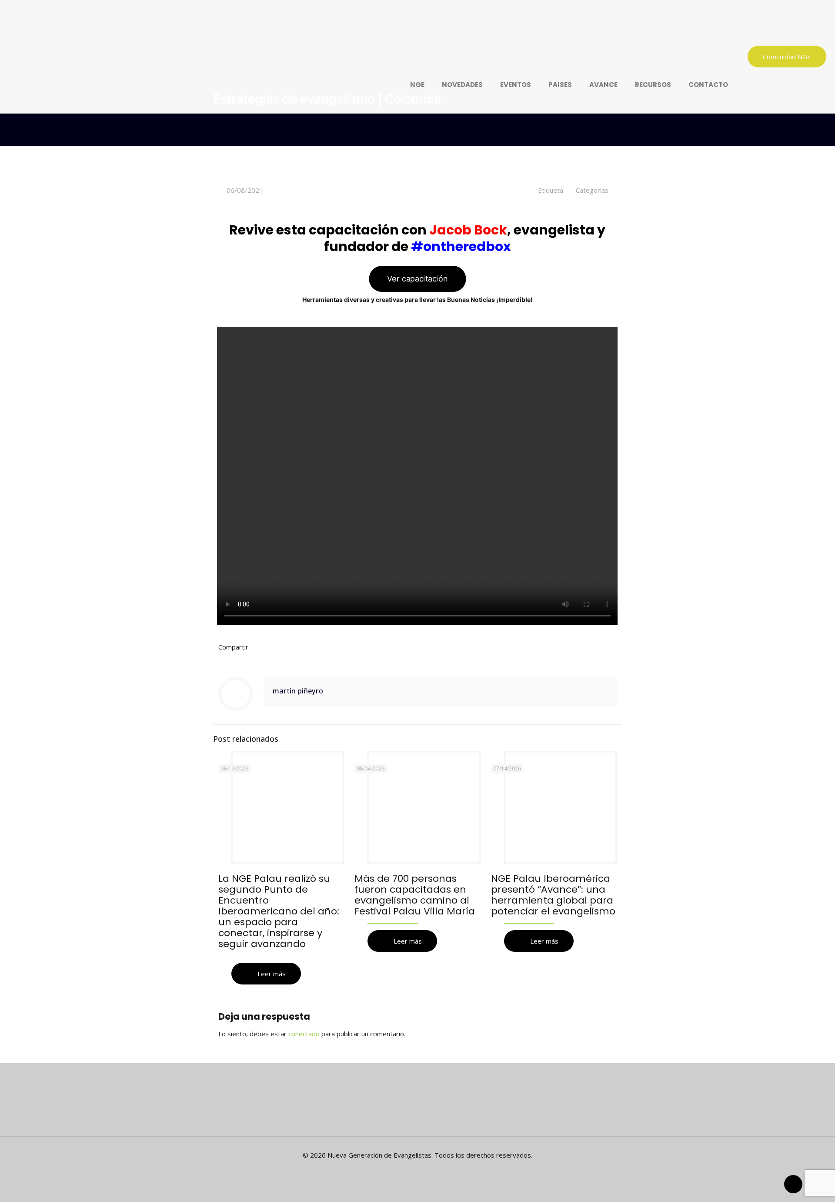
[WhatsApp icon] (404, 1170)
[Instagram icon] (431, 1170)
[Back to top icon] (793, 1184)
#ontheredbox (461, 246)
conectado (304, 1033)
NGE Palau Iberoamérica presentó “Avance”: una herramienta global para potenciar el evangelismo (553, 895)
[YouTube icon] (422, 1170)
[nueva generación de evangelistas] (335, 28)
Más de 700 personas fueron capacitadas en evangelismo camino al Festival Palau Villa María (414, 895)
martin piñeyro (298, 691)
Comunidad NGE (787, 56)
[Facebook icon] (413, 1170)
